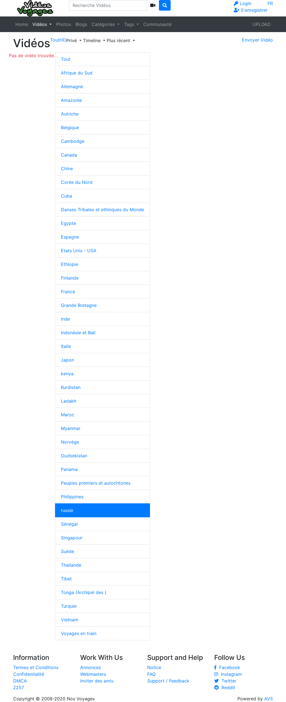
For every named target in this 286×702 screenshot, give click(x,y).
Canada (69, 155)
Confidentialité (28, 674)
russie (67, 510)
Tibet (66, 578)
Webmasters (93, 674)
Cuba (66, 196)
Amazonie (71, 100)
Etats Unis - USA (78, 250)
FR (270, 3)
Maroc (67, 414)
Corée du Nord (76, 182)
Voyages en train (78, 633)
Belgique (70, 127)
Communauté (157, 24)
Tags (129, 24)
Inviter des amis (96, 681)
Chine (67, 168)
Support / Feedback (168, 681)
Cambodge (72, 141)
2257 (18, 687)
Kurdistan (70, 387)
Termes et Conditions (35, 667)
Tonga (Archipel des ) (83, 592)
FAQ (151, 674)
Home (21, 24)
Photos (63, 24)
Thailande (71, 565)
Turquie (69, 606)
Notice (154, 667)
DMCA (20, 681)
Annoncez (90, 667)
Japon (67, 360)
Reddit (227, 687)
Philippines (72, 496)
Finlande (69, 278)
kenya (67, 373)
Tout (65, 59)
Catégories (104, 24)
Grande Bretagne (79, 305)
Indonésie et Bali (78, 332)
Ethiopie (69, 264)
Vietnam (69, 619)
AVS (268, 698)
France (68, 291)
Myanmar (70, 428)
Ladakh (68, 401)
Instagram (230, 674)
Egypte (68, 223)
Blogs (81, 24)
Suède (67, 551)
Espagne (70, 237)
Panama (69, 469)
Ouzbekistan (74, 455)
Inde (65, 319)
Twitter (227, 681)
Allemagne (72, 86)
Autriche (69, 114)
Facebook (228, 667)
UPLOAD (261, 24)
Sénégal (69, 524)
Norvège (70, 442)
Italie (66, 346)
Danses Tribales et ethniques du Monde (102, 209)
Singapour (71, 537)
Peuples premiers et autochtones (95, 483)
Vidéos (40, 24)
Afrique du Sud (76, 73)
